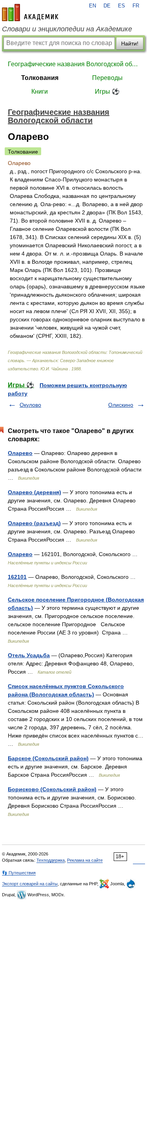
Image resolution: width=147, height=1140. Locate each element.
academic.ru (30, 12)
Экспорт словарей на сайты (30, 883)
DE (107, 6)
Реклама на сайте (85, 860)
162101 (17, 577)
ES (121, 6)
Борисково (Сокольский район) (52, 789)
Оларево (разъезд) (34, 523)
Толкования (39, 77)
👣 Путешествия (19, 872)
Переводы (107, 77)
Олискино (120, 405)
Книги (39, 91)
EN (92, 6)
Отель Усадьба (29, 655)
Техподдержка (50, 860)
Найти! (129, 43)
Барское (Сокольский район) (48, 758)
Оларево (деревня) (34, 492)
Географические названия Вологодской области (73, 64)
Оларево (20, 453)
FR (135, 6)
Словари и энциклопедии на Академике (67, 29)
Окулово (30, 405)
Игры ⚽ (107, 91)
